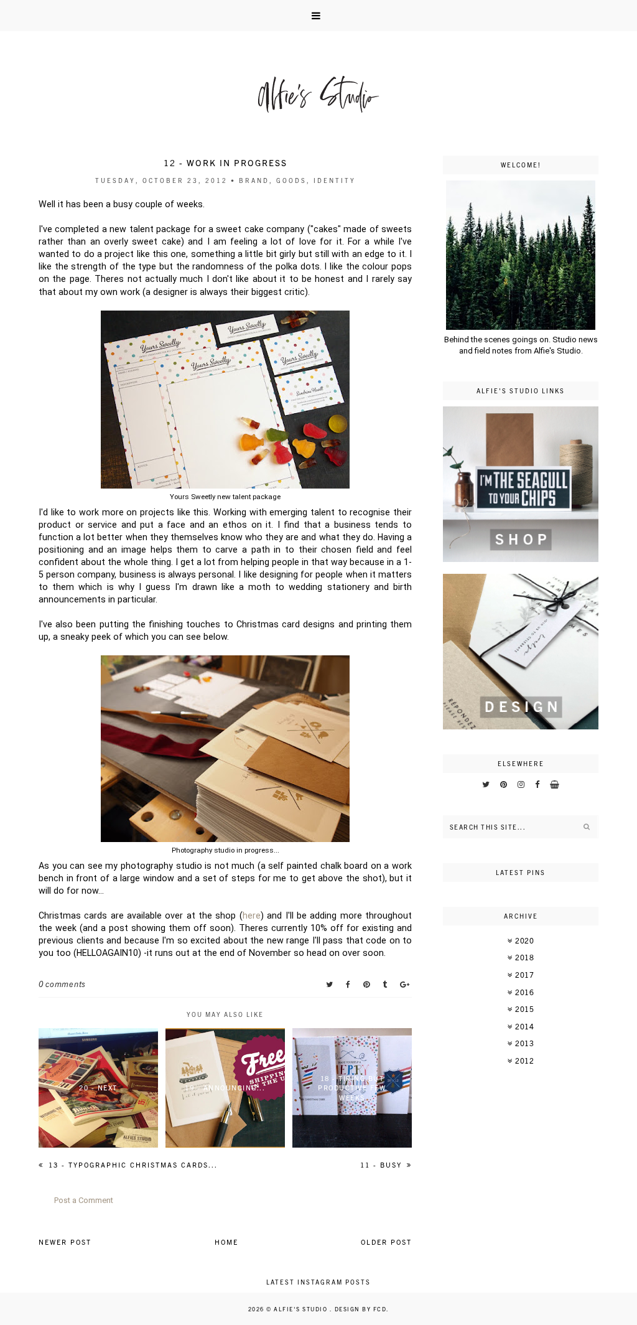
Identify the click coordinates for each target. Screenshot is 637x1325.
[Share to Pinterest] (367, 983)
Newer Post (65, 1241)
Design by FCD (361, 1309)
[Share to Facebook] (349, 983)
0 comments (62, 983)
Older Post (386, 1241)
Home (226, 1241)
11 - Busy (382, 1164)
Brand (254, 180)
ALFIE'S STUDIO (302, 1309)
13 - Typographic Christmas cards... (131, 1164)
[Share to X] (330, 983)
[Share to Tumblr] (386, 983)
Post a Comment (83, 1200)
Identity (335, 180)
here (252, 915)
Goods (291, 180)
